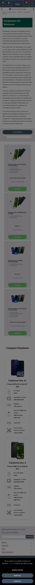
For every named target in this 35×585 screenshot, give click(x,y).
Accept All (17, 581)
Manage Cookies (17, 570)
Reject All (17, 575)
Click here (12, 563)
